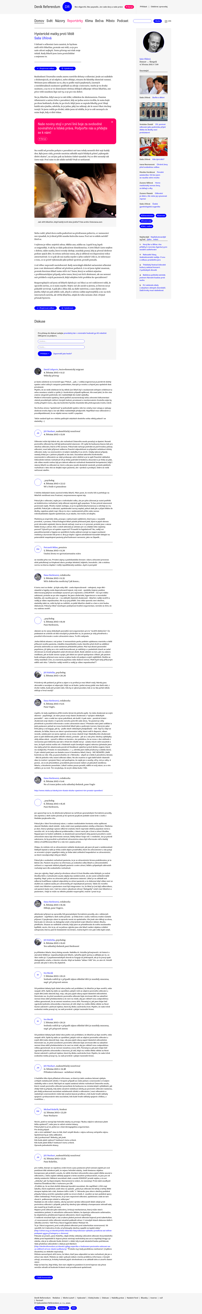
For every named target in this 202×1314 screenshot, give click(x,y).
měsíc (155, 239)
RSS (74, 1308)
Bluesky (144, 1298)
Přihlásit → (44, 353)
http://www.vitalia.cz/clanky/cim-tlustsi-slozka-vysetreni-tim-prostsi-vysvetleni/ (68, 790)
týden (149, 239)
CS (166, 21)
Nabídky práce (118, 1298)
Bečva (99, 20)
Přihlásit (143, 6)
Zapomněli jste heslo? (62, 353)
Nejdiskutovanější (158, 237)
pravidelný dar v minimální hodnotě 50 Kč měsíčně (85, 333)
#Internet (161, 215)
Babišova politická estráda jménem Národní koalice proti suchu (152, 277)
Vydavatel (81, 1298)
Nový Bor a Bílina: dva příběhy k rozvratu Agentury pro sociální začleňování (153, 247)
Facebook (40, 1308)
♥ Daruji (129, 7)
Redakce (56, 1298)
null (161, 1298)
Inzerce (153, 1298)
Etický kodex (93, 1298)
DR (67, 6)
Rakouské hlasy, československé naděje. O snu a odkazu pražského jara (152, 257)
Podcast (122, 20)
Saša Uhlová (43, 38)
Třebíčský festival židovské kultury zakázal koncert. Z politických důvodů (153, 267)
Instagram (63, 1308)
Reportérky (75, 20)
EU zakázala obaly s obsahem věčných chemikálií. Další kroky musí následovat (153, 288)
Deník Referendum (47, 6)
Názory (60, 20)
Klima (89, 20)
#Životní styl (146, 221)
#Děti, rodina (146, 226)
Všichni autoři (68, 1298)
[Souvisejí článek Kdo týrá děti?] (154, 147)
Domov (39, 20)
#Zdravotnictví (147, 215)
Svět (50, 20)
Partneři (39, 1300)
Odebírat (159, 6)
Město (110, 20)
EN (170, 21)
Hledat (158, 21)
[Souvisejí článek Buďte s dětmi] (154, 85)
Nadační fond (132, 1298)
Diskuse (105, 1298)
